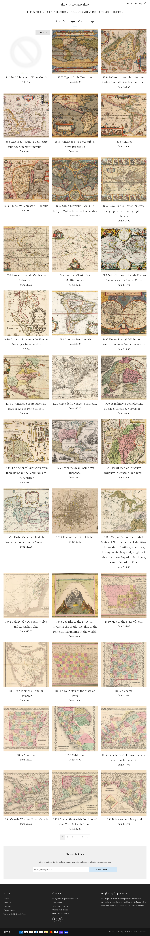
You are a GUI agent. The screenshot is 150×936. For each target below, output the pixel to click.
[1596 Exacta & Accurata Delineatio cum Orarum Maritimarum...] (26, 115)
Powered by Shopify (116, 932)
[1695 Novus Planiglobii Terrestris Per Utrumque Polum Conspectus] (123, 313)
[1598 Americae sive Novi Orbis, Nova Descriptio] (75, 115)
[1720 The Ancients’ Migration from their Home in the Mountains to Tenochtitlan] (26, 441)
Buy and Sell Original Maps (15, 914)
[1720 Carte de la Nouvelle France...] (75, 377)
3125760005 (57, 902)
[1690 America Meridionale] (75, 313)
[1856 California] (75, 728)
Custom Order (9, 910)
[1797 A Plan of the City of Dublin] (75, 511)
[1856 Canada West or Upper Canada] (26, 793)
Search (6, 898)
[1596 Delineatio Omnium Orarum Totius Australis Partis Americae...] (123, 51)
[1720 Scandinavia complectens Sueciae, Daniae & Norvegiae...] (123, 377)
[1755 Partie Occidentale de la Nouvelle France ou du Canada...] (26, 511)
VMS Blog (7, 906)
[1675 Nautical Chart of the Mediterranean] (75, 249)
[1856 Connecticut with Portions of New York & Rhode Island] (75, 793)
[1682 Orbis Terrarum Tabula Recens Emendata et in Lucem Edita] (123, 249)
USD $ (7, 932)
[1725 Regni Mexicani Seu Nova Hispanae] (75, 441)
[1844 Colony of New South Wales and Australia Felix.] (26, 595)
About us (7, 902)
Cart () (138, 3)
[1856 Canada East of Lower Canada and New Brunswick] (123, 728)
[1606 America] (123, 115)
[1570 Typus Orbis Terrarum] (75, 51)
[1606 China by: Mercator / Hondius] (26, 179)
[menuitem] (36, 12)
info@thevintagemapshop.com (65, 898)
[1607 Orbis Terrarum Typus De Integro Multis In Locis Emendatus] (75, 179)
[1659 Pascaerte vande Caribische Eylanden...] (26, 249)
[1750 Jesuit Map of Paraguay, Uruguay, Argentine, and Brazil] (123, 441)
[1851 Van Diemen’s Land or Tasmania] (26, 664)
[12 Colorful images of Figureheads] (26, 51)
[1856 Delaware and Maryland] (123, 793)
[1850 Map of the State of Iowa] (123, 595)
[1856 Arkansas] (26, 728)
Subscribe (101, 869)
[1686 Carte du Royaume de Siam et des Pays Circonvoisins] (26, 313)
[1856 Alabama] (123, 664)
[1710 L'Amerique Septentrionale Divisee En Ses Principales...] (26, 377)
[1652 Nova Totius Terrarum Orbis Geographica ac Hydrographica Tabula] (123, 179)
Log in (129, 3)
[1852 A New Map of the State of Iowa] (75, 664)
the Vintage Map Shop (75, 5)
